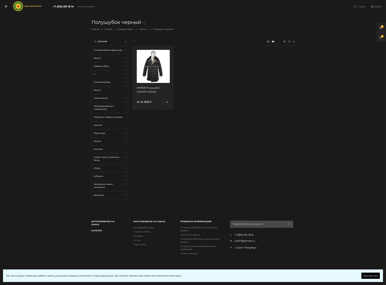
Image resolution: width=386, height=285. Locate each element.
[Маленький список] (268, 41)
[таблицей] (294, 41)
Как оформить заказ (144, 227)
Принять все (370, 275)
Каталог (96, 230)
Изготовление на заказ (149, 221)
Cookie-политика (189, 253)
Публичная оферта (190, 234)
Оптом (137, 240)
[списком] (289, 41)
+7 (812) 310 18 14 (63, 6)
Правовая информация (196, 221)
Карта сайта (140, 244)
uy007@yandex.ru (244, 240)
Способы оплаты (142, 231)
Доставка (138, 236)
